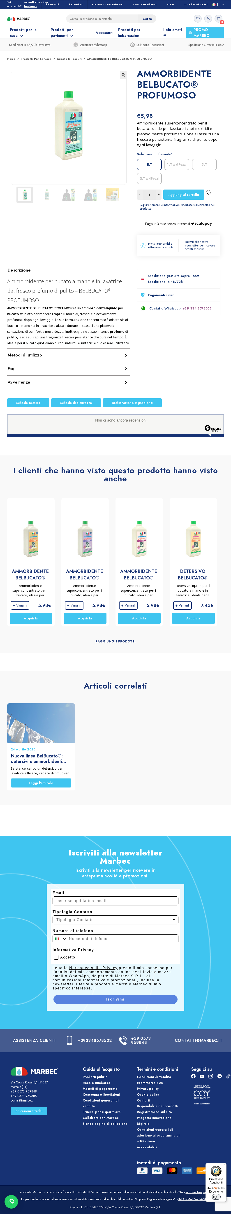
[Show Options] (174, 920)
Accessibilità (147, 1147)
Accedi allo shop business (36, 4)
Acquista (31, 618)
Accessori (104, 32)
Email (58, 893)
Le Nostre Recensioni (150, 44)
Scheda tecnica (28, 403)
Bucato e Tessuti (69, 59)
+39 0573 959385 (24, 1096)
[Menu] (223, 1166)
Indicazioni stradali (29, 1111)
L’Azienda (52, 4)
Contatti (143, 1100)
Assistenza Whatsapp (93, 44)
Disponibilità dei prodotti (157, 1106)
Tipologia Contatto (72, 912)
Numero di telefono (73, 931)
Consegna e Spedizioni (101, 1094)
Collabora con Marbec (200, 4)
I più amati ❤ (172, 32)
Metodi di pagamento (100, 1088)
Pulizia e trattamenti (107, 4)
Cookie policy (148, 1094)
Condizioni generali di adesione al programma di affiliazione (158, 1135)
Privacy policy (148, 1088)
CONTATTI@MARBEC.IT (198, 1040)
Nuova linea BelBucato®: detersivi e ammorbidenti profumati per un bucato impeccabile (37, 758)
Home (11, 59)
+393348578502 (95, 1040)
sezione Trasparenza (199, 1192)
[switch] (216, 1197)
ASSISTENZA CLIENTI (34, 1040)
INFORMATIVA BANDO (194, 1199)
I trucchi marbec (145, 4)
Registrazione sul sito (154, 1112)
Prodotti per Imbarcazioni (129, 32)
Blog (170, 4)
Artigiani (76, 4)
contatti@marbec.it (22, 1100)
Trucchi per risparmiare (102, 1112)
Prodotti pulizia (95, 1077)
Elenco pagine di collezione (105, 1123)
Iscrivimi (115, 999)
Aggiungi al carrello (184, 194)
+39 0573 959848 (141, 1040)
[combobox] (114, 920)
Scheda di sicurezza (76, 403)
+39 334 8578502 (197, 308)
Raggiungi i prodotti (115, 641)
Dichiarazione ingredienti (132, 403)
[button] (123, 75)
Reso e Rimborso (96, 1082)
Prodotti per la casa (36, 59)
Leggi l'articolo (41, 782)
